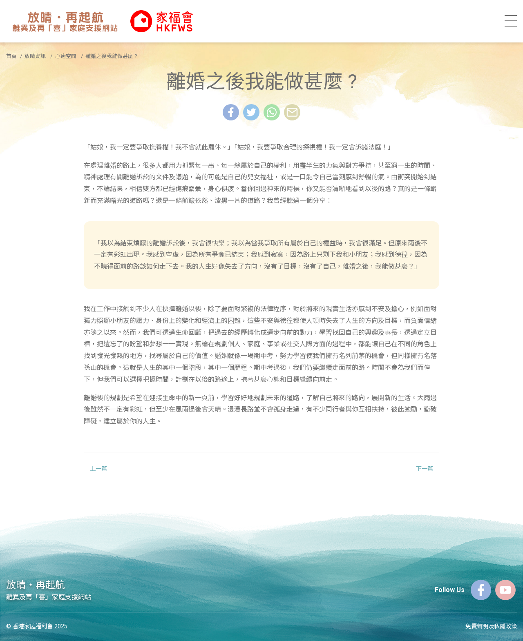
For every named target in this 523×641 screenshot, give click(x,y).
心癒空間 (65, 56)
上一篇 (98, 468)
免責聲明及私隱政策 (491, 626)
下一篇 (424, 468)
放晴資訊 (35, 56)
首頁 (11, 56)
